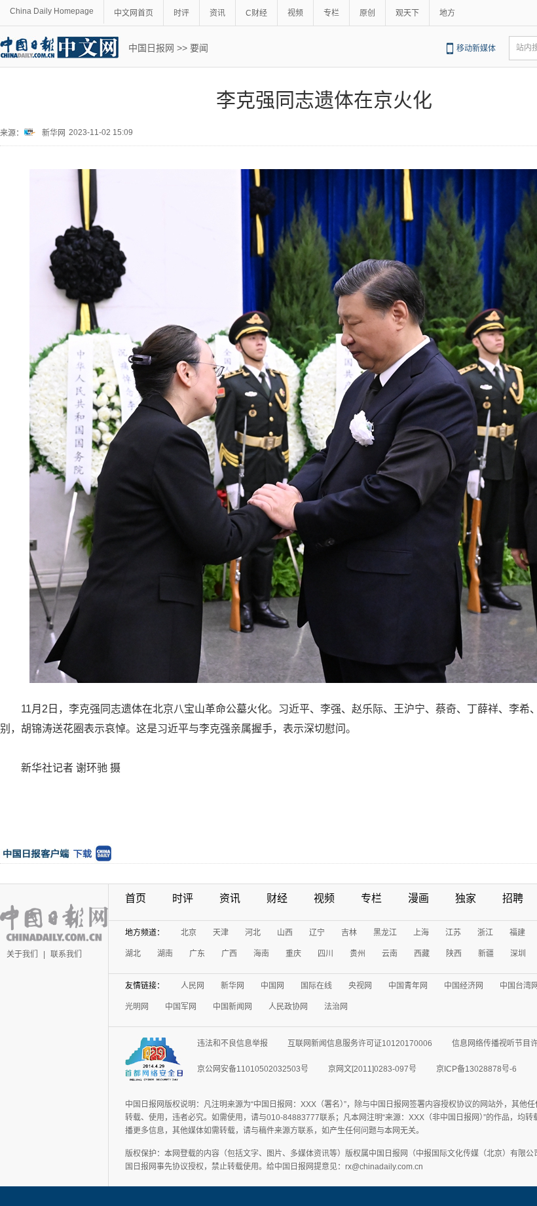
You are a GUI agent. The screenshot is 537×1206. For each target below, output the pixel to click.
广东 (197, 953)
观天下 (407, 13)
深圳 (518, 953)
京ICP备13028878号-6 (476, 1069)
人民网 (192, 985)
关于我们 (22, 954)
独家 (465, 898)
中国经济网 (463, 985)
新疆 (486, 953)
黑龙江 (385, 932)
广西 (229, 953)
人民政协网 (288, 1006)
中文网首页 (133, 13)
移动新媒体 (476, 48)
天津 (221, 932)
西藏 (422, 953)
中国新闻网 (232, 1006)
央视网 (360, 985)
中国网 (272, 985)
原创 (367, 13)
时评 (181, 13)
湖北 (133, 953)
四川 (325, 953)
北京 (188, 932)
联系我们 (66, 954)
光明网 (137, 1006)
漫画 (418, 898)
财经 (277, 898)
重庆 (293, 953)
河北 (253, 932)
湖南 (165, 953)
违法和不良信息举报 (232, 1043)
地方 (447, 13)
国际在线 (316, 985)
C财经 (256, 13)
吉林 (349, 932)
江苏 (453, 932)
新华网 (53, 133)
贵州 (357, 953)
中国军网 (180, 1006)
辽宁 (317, 932)
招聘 (512, 898)
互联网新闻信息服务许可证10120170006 (359, 1043)
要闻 (199, 48)
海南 (261, 953)
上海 (421, 932)
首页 (135, 898)
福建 (517, 932)
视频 (295, 13)
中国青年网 (408, 985)
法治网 (336, 1006)
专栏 (331, 13)
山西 (285, 932)
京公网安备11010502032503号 (252, 1069)
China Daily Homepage (52, 11)
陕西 (454, 953)
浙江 (485, 932)
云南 (390, 953)
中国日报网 (151, 48)
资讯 (217, 13)
